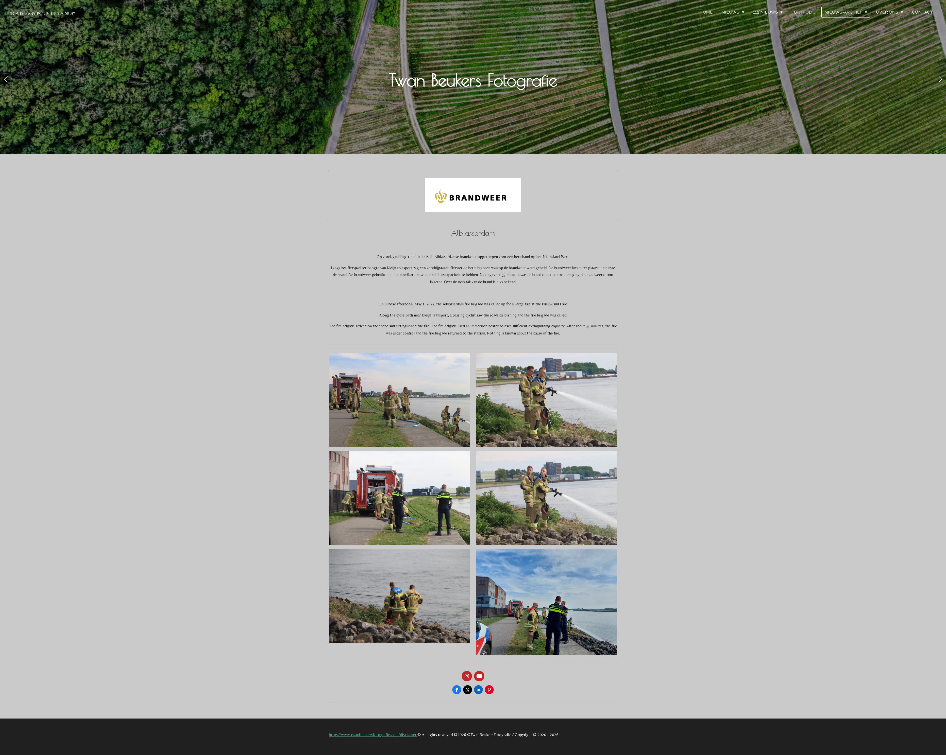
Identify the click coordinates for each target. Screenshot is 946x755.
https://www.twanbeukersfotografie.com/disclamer (373, 734)
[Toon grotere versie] (399, 400)
